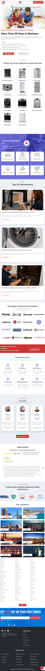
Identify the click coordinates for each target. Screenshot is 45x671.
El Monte (31, 575)
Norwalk (1, 574)
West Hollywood (3, 583)
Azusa (31, 589)
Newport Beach (18, 600)
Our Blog (3, 662)
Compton (16, 583)
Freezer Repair (22, 124)
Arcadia (16, 571)
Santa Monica (32, 566)
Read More (6, 219)
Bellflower (2, 584)
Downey (1, 570)
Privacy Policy (15, 620)
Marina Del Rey (17, 592)
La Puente (2, 593)
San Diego (5, 555)
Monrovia (31, 585)
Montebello (17, 591)
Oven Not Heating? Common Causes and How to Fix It (19, 288)
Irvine (31, 597)
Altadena (31, 578)
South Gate (32, 584)
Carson (16, 574)
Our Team (25, 642)
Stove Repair (7, 110)
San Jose (27, 542)
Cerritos (1, 580)
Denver (31, 561)
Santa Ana (2, 600)
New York (27, 555)
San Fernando (2, 596)
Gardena (16, 588)
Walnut (16, 584)
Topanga (1, 588)
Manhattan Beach (18, 570)
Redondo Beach (18, 566)
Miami (4, 529)
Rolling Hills (32, 570)
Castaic (31, 583)
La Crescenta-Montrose (4, 589)
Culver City (17, 580)
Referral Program (5, 654)
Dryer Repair (37, 80)
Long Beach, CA (3, 563)
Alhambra (16, 578)
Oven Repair (22, 110)
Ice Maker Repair (22, 94)
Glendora (31, 574)
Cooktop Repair (7, 94)
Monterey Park (32, 587)
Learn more (25, 387)
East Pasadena (32, 593)
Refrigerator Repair (37, 94)
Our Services (26, 645)
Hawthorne (32, 580)
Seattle (27, 529)
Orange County (30, 516)
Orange (31, 600)
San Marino (32, 576)
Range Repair (7, 124)
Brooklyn (16, 562)
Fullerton (1, 601)
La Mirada (1, 579)
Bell (15, 596)
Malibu (31, 571)
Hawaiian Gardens (3, 597)
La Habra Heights (3, 592)
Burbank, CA (17, 567)
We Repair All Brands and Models (22, 306)
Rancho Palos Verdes (3, 571)
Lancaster (31, 563)
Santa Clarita (17, 563)
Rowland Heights (18, 587)
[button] (20, 2)
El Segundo (32, 591)
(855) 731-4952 (8, 53)
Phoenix (1, 562)
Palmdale (1, 567)
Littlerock (16, 597)
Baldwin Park (2, 585)
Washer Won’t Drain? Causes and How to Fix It (17, 250)
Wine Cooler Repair (7, 80)
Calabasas (2, 578)
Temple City (2, 591)
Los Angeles (6, 516)
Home (24, 634)
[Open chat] (42, 668)
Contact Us (25, 637)
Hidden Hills (2, 572)
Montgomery (32, 562)
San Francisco (6, 542)
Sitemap (9, 634)
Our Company (26, 640)
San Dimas (2, 587)
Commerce (32, 596)
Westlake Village (3, 575)
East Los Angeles (3, 576)
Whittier (1, 566)
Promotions (4, 656)
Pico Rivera (32, 588)
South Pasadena (18, 589)
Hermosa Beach (18, 576)
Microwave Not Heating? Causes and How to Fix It (18, 212)
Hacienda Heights (33, 579)
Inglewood (17, 575)
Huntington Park (18, 593)
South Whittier (32, 567)
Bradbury (16, 585)
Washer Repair (22, 80)
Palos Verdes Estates (18, 572)
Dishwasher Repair (37, 110)
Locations (3, 659)
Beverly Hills (17, 579)
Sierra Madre (32, 592)
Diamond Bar (32, 572)
